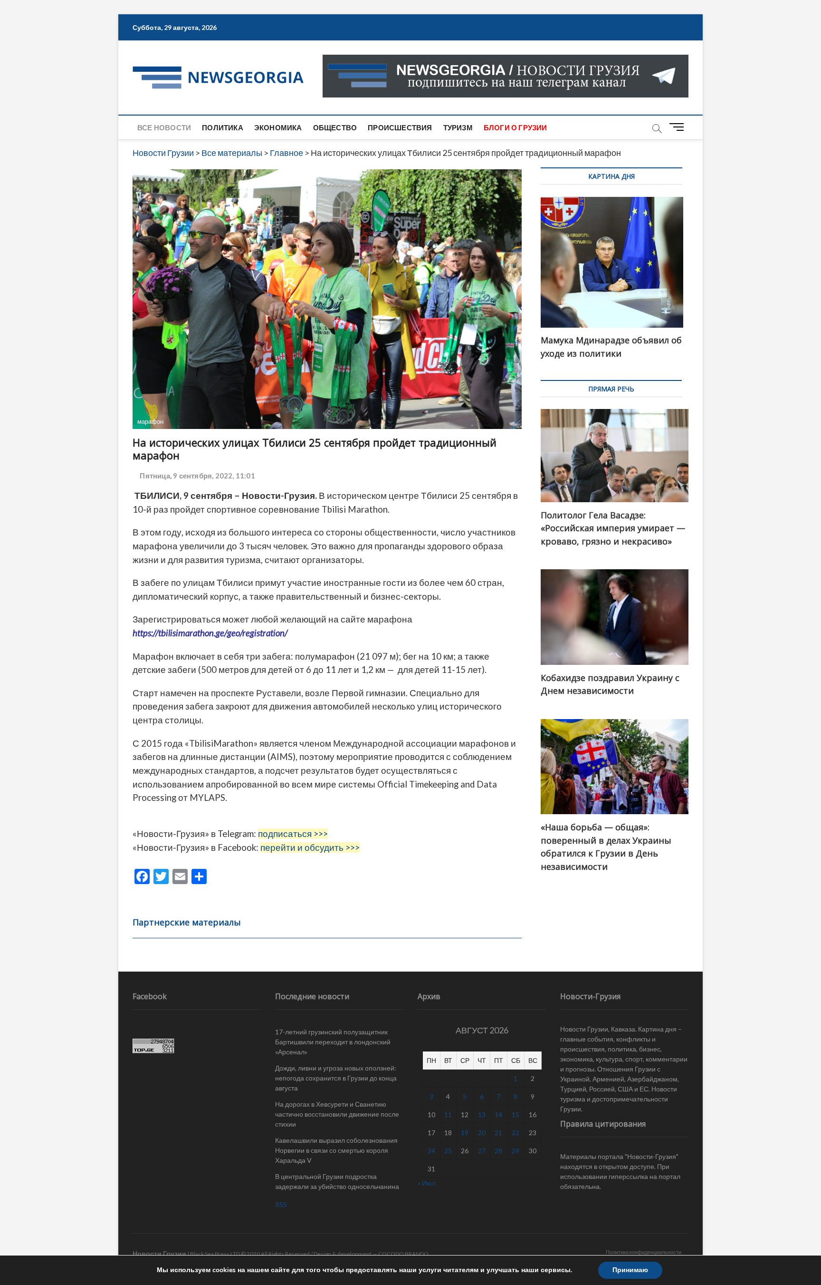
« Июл (427, 1183)
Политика (222, 127)
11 (448, 1114)
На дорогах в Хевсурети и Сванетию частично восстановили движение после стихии (337, 1114)
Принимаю (630, 1270)
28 (498, 1151)
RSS (281, 1204)
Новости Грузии (159, 1253)
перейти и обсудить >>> (310, 847)
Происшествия (400, 127)
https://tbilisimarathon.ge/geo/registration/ (210, 633)
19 (464, 1133)
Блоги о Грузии (515, 127)
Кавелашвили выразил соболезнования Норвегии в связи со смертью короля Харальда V (336, 1150)
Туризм (458, 127)
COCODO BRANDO (403, 1253)
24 (431, 1151)
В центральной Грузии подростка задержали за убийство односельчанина (337, 1181)
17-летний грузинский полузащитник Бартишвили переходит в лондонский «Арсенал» (333, 1042)
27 (482, 1151)
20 (482, 1133)
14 (498, 1114)
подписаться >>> (293, 833)
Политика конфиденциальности (643, 1252)
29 (515, 1151)
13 (482, 1114)
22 (515, 1133)
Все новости (164, 127)
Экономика (278, 127)
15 (515, 1114)
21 (498, 1133)
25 (448, 1151)
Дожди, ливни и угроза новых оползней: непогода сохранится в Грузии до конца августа (336, 1078)
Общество (335, 127)
